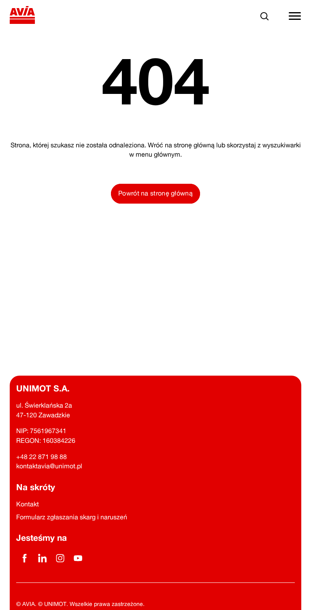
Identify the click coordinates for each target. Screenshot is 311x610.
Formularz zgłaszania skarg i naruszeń (71, 517)
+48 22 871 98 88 (41, 457)
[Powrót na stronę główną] (22, 16)
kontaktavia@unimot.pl (49, 466)
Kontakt (27, 504)
